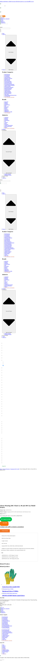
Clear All (3, 466)
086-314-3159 (16, 603)
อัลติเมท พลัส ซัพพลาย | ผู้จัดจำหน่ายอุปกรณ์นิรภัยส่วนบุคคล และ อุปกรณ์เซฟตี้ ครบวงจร (17, 1)
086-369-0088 (13, 602)
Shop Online (4, 522)
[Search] (0, 29)
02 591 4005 (2, 5)
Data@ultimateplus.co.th (4, 13)
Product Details (5, 530)
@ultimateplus (2, 9)
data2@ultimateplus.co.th (7, 605)
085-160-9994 (18, 602)
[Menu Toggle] (0, 31)
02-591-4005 (8, 602)
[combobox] (5, 28)
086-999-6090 (5, 603)
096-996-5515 (11, 603)
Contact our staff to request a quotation (12, 527)
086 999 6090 (8, 5)
